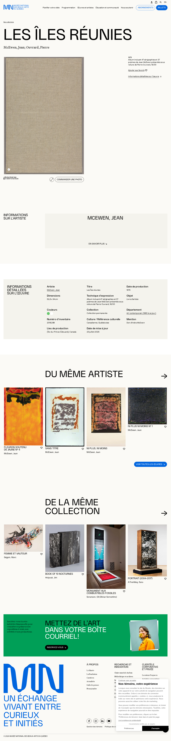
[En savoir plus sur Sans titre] (64, 416)
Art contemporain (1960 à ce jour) (141, 313)
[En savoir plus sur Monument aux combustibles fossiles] (106, 556)
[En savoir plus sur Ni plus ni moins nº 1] (147, 405)
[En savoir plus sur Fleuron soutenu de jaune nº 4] (23, 416)
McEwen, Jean (53, 290)
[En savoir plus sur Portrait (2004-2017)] (147, 550)
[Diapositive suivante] (164, 376)
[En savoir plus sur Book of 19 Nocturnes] (64, 548)
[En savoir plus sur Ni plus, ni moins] (106, 416)
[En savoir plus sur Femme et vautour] (23, 538)
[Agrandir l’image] (52, 179)
